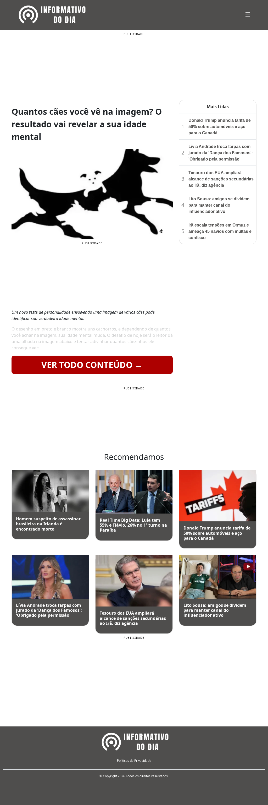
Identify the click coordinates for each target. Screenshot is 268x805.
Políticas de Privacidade (134, 760)
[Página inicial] (134, 741)
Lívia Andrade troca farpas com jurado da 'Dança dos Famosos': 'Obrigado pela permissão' (220, 152)
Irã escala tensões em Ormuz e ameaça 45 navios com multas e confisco (220, 231)
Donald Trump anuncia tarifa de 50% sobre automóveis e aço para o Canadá (219, 126)
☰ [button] (248, 14)
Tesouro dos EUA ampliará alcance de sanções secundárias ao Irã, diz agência (221, 179)
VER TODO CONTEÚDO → (92, 364)
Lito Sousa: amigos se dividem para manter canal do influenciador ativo (218, 205)
